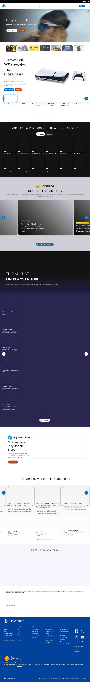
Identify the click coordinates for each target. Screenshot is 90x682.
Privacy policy (46, 678)
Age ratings (62, 635)
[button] (11, 48)
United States (10, 678)
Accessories (28, 6)
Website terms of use (56, 678)
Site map (64, 678)
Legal (40, 678)
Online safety (35, 633)
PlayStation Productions (9, 635)
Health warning (63, 637)
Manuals (48, 642)
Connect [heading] (76, 627)
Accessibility (35, 631)
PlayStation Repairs (50, 635)
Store (8, 6)
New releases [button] (40, 134)
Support (40, 6)
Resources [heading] (63, 627)
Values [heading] (34, 627)
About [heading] (5, 627)
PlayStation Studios (8, 633)
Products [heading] (20, 627)
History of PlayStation (9, 640)
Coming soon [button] (49, 134)
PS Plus (22, 6)
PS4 (19, 631)
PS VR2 (19, 633)
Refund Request (49, 640)
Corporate (6, 638)
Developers (62, 639)
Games (17, 6)
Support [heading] (48, 627)
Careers (5, 631)
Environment (35, 629)
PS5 (12, 6)
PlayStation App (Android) (80, 644)
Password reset (49, 638)
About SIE (6, 629)
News (35, 6)
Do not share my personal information (77, 678)
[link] (11, 306)
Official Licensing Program (66, 644)
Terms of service (64, 629)
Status (47, 633)
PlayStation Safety (50, 631)
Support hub (49, 629)
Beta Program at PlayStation (77, 650)
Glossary (62, 641)
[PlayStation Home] (4, 6)
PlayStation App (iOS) (79, 642)
